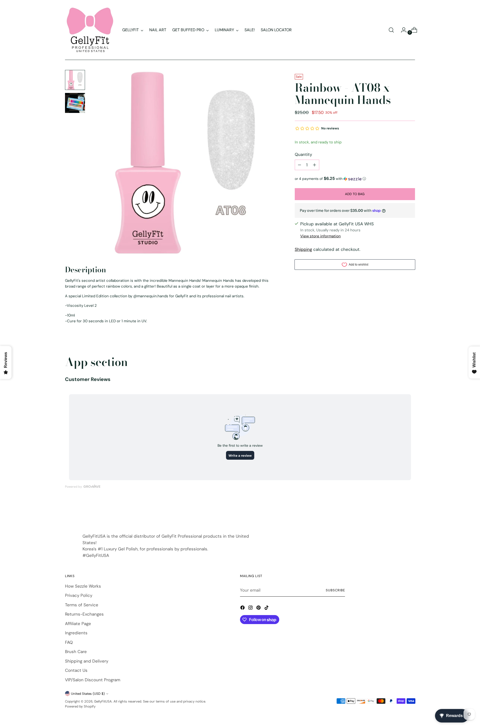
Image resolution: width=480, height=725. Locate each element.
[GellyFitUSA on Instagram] (251, 608)
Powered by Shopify (80, 706)
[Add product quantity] (314, 165)
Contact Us (76, 670)
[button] (355, 178)
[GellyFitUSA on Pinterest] (259, 608)
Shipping (303, 249)
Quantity (303, 154)
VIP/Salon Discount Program (92, 680)
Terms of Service (81, 605)
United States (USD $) (88, 694)
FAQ (69, 642)
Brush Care (76, 651)
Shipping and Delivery (86, 661)
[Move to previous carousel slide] (399, 512)
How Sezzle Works (83, 586)
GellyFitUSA (103, 701)
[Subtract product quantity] (299, 165)
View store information (320, 236)
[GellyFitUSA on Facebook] (243, 608)
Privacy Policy (78, 595)
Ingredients (76, 633)
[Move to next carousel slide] (410, 511)
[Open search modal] (391, 30)
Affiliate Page (78, 623)
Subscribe (335, 590)
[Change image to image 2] (75, 103)
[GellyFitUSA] (90, 30)
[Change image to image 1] (75, 80)
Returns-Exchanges (84, 614)
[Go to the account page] (402, 30)
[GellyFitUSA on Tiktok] (267, 608)
